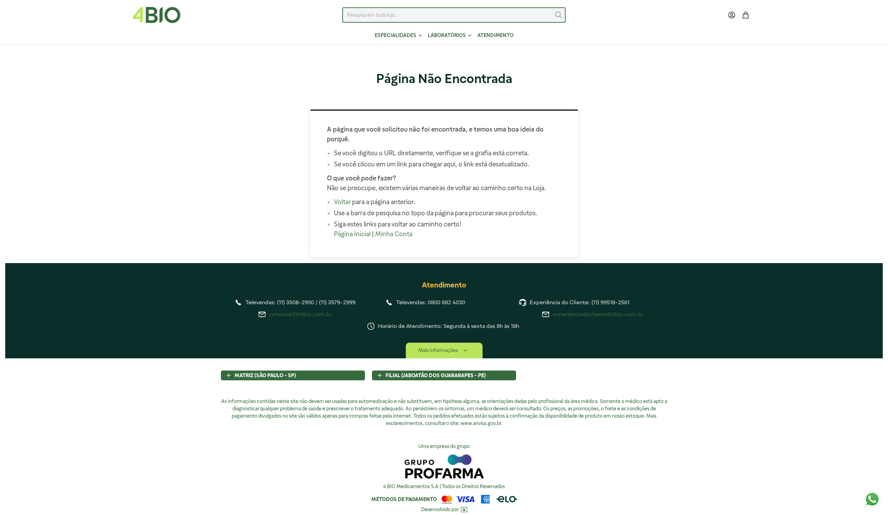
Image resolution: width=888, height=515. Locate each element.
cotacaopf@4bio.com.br (300, 314)
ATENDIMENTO (495, 35)
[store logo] (156, 15)
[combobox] (454, 15)
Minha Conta (393, 234)
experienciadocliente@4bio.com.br (598, 314)
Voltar (342, 202)
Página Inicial (352, 234)
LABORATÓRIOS (447, 35)
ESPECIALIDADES (395, 35)
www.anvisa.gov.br (481, 423)
